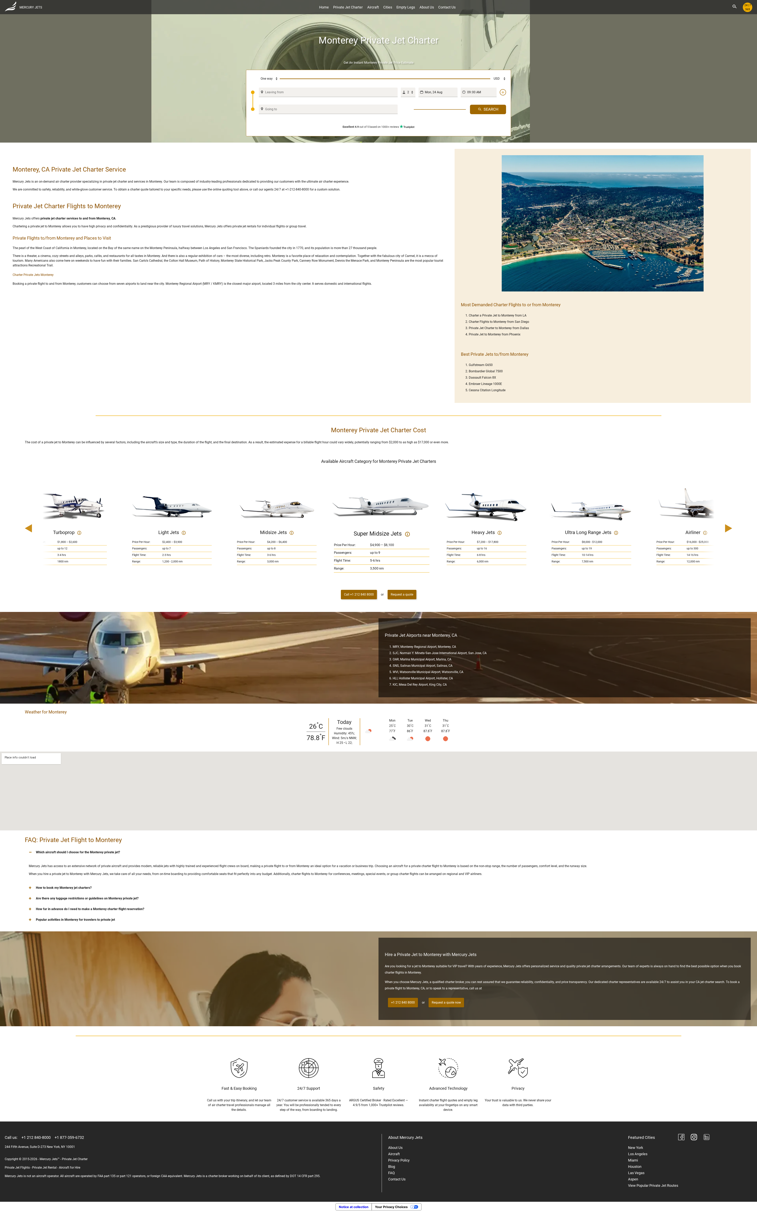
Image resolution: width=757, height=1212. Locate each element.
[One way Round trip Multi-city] (265, 79)
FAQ (391, 1173)
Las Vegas (636, 1173)
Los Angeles (637, 1154)
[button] (378, 852)
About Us (427, 7)
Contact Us (447, 7)
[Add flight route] (503, 92)
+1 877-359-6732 (69, 1137)
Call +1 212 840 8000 (359, 594)
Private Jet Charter (348, 7)
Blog (391, 1166)
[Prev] (39, 529)
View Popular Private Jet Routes (653, 1185)
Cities (387, 7)
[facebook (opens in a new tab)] (681, 1138)
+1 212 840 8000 (403, 1002)
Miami (633, 1160)
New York (635, 1148)
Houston (634, 1166)
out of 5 (371, 126)
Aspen (633, 1179)
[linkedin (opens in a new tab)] (706, 1138)
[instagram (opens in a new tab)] (694, 1138)
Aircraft (373, 7)
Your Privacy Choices (391, 1207)
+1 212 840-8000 (36, 1137)
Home (324, 7)
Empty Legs (405, 7)
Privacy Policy (399, 1160)
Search (491, 109)
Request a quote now (446, 1002)
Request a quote (402, 594)
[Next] (717, 529)
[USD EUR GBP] (498, 79)
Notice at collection (353, 1207)
